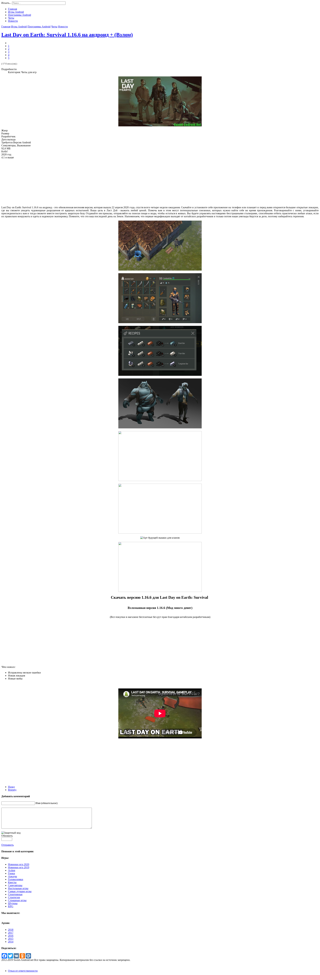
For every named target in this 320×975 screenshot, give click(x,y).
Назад (11, 786)
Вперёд (12, 789)
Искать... (6, 2)
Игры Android (19, 26)
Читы (54, 26)
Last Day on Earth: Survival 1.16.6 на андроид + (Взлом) (67, 35)
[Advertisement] (160, 182)
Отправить (7, 844)
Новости (63, 26)
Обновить (7, 835)
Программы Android (39, 26)
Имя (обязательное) (47, 803)
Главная (5, 26)
